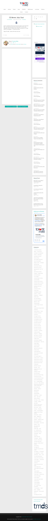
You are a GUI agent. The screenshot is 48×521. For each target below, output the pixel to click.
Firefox (42, 311)
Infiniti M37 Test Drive (37, 365)
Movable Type (36, 395)
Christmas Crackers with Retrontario (37, 287)
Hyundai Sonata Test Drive (38, 362)
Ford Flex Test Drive (37, 324)
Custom (39, 293)
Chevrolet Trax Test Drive (38, 284)
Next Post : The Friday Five (22, 106)
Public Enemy (36, 414)
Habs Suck (42, 341)
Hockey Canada (36, 349)
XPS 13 (35, 492)
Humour (41, 357)
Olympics (39, 401)
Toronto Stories (36, 480)
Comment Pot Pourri (37, 288)
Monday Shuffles (36, 393)
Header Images (36, 343)
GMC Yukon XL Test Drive (38, 335)
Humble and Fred (36, 357)
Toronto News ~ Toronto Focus (39, 474)
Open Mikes (36, 403)
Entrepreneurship (36, 303)
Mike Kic (39, 388)
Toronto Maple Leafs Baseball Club (38, 469)
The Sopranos (41, 451)
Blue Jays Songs (36, 264)
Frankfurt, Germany (37, 332)
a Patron (25, 44)
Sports (40, 433)
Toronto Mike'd (18, 44)
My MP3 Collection (37, 398)
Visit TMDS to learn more (37, 519)
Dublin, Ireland (36, 296)
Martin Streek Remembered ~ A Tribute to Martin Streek (39, 385)
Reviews (40, 417)
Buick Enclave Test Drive (38, 265)
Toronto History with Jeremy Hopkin (38, 465)
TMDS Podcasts (30, 9)
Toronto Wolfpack (37, 483)
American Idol (39, 251)
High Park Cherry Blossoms (38, 348)
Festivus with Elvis (37, 311)
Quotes (40, 414)
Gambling (40, 333)
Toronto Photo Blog (37, 475)
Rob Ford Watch (36, 422)
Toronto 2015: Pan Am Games (38, 457)
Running (35, 424)
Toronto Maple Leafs (37, 466)
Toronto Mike (10, 19)
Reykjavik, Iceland (40, 419)
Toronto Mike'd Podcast (37, 472)
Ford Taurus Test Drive (37, 328)
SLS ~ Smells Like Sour (37, 430)
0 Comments (24, 19)
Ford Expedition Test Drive (38, 319)
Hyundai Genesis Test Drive (38, 359)
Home (5, 9)
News (39, 399)
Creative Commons (29, 516)
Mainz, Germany (41, 382)
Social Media (36, 433)
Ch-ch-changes (36, 276)
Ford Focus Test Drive (37, 325)
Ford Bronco (36, 314)
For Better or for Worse (37, 312)
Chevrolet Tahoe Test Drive (38, 281)
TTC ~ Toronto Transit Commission (37, 486)
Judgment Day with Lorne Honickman (38, 369)
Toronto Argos (36, 459)
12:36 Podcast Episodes (37, 249)
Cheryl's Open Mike (37, 92)
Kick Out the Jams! (37, 373)
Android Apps (40, 254)
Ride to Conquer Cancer (37, 421)
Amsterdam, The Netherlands (38, 253)
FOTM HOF (24, 9)
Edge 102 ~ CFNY (36, 301)
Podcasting (39, 408)
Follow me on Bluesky (39, 211)
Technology (36, 438)
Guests (19, 9)
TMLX (40, 454)
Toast (43, 454)
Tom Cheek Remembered (38, 456)
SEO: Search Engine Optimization (37, 426)
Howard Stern (36, 354)
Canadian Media (40, 273)
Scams (39, 424)
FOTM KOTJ (36, 330)
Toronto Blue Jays (37, 461)
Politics (35, 410)
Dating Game (36, 295)
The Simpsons (36, 451)
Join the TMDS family (37, 501)
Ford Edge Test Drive (37, 316)
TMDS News (36, 454)
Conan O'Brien (36, 290)
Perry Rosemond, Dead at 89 (38, 189)
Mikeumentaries (36, 390)
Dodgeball (40, 295)
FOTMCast (40, 330)
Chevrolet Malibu (36, 279)
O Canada (35, 401)
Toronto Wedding (36, 482)
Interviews (35, 367)
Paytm (40, 407)
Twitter (41, 488)
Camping (35, 273)
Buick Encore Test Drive (37, 267)
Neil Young (35, 399)
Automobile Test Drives (37, 256)
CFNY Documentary (37, 274)
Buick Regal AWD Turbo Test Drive (38, 270)
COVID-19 (35, 293)
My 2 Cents (38, 396)
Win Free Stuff (41, 491)
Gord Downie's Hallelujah (38, 340)
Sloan (40, 428)
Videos (35, 489)
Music (35, 396)
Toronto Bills (42, 459)
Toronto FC (36, 462)
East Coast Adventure (37, 298)
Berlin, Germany (36, 257)
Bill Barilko (42, 262)
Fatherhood (36, 309)
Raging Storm (39, 416)
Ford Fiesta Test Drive (37, 322)
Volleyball (38, 489)
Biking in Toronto (36, 262)
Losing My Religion (39, 381)
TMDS (12, 44)
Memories (35, 388)
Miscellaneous (36, 391)
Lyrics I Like (36, 382)
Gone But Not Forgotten (38, 336)
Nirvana (42, 399)
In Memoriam (36, 364)
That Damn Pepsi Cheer (37, 441)
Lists (34, 381)
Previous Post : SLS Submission (11, 106)
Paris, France (36, 407)
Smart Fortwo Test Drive (38, 431)
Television (40, 438)
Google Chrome (36, 338)
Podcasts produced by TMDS (38, 499)
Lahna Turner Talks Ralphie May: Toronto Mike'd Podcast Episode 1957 (38, 198)
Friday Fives (36, 333)
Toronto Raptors (36, 477)
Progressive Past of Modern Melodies (38, 413)
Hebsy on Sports (36, 346)
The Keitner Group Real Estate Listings (38, 449)
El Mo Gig (42, 9)
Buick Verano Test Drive (37, 271)
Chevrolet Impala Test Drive (38, 278)
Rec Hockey (36, 417)
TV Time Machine (36, 488)
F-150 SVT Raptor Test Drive (38, 304)
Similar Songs (36, 428)
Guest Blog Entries (37, 341)
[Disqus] (16, 63)
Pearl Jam (35, 408)
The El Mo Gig (36, 445)
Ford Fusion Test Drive (37, 327)
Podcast (14, 9)
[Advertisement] (41, 34)
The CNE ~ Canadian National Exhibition (38, 443)
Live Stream (37, 9)
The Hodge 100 (36, 447)
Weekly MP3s (36, 491)
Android (35, 254)
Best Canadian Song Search (38, 259)
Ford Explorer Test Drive (37, 320)
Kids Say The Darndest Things (38, 374)
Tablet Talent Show (37, 436)
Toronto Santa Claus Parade (38, 479)
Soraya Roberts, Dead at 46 (38, 84)
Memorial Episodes (37, 387)
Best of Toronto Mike (37, 261)
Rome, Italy (42, 422)
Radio (35, 416)
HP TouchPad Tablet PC (37, 356)
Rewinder (35, 419)
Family (6, 35)
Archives (9, 9)
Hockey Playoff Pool (37, 351)
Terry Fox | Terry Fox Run (38, 439)
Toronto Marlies (36, 471)
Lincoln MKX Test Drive (37, 376)
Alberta (35, 251)
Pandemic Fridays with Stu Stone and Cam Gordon (38, 405)
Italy (39, 367)
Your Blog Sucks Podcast (38, 494)
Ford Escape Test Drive (37, 317)
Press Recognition (40, 410)
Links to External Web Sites (38, 379)
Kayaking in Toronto (37, 371)
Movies (40, 395)
